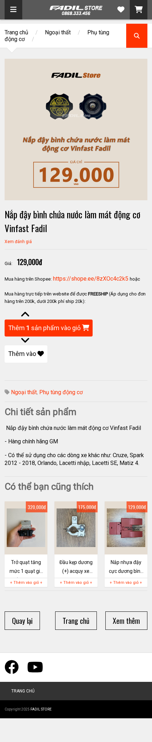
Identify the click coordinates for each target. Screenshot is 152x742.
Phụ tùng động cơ (61, 392)
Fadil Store (41, 709)
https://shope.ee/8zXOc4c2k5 (90, 278)
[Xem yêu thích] (121, 9)
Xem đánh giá (18, 241)
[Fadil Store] (76, 12)
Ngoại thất (58, 32)
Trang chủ (16, 32)
